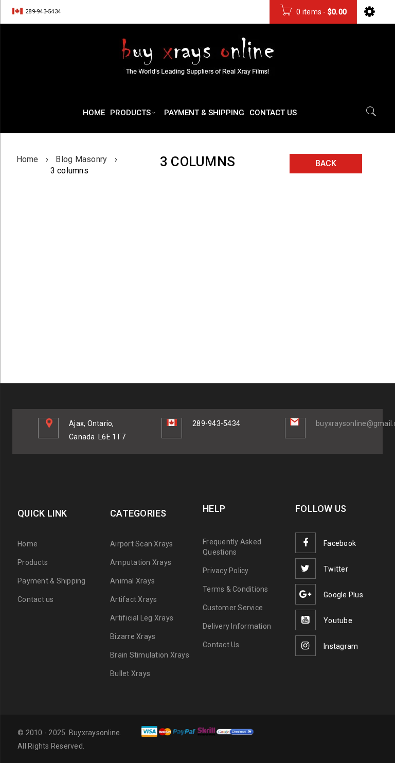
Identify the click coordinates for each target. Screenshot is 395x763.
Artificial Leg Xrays (141, 618)
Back (325, 163)
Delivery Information (237, 626)
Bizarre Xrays (132, 636)
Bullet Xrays (130, 673)
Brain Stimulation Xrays (149, 655)
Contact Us (221, 645)
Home (27, 159)
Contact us (35, 599)
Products (32, 562)
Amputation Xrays (140, 562)
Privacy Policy (226, 570)
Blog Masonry (81, 159)
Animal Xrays (132, 581)
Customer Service (233, 608)
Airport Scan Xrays (141, 544)
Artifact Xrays (133, 599)
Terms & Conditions (235, 589)
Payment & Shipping (51, 581)
